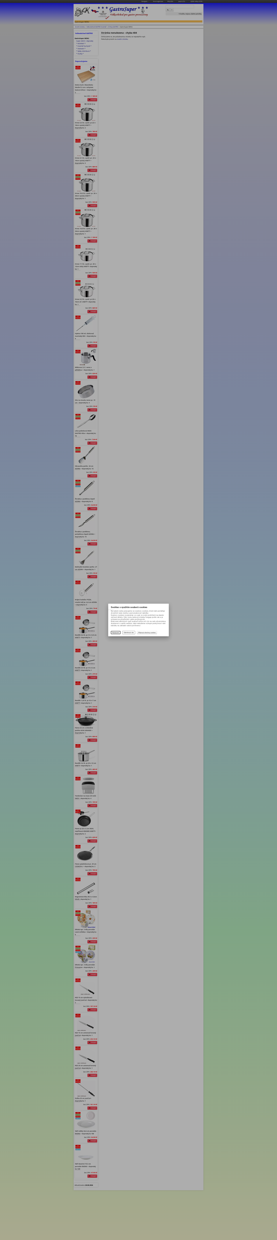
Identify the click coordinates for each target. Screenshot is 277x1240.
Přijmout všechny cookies (147, 632)
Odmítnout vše (129, 632)
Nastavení (115, 632)
